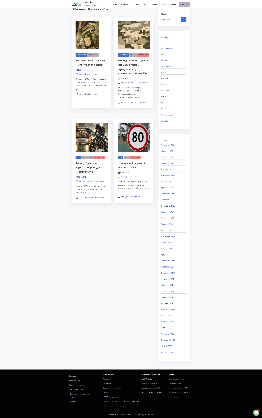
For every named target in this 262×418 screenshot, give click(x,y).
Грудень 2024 (167, 255)
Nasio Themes (125, 415)
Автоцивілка (81, 55)
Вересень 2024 (168, 273)
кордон (164, 78)
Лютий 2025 (166, 242)
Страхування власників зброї (114, 406)
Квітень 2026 (167, 169)
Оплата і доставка (76, 390)
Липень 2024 (167, 285)
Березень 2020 (168, 340)
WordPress (149, 415)
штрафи (164, 121)
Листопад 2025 (168, 194)
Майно (164, 84)
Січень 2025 (166, 248)
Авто (78, 157)
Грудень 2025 (167, 188)
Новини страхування (176, 379)
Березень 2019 (167, 352)
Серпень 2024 (167, 279)
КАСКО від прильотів (111, 397)
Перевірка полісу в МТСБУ (178, 388)
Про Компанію (74, 381)
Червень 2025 (167, 218)
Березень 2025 (168, 236)
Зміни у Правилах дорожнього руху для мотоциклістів (88, 167)
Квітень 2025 (167, 230)
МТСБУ (133, 55)
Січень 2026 (166, 181)
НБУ (163, 103)
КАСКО (164, 72)
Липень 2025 (167, 212)
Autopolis (87, 2)
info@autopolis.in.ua (149, 383)
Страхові (165, 109)
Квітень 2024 (167, 303)
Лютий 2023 (166, 328)
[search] (183, 19)
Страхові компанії (174, 383)
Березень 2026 (168, 175)
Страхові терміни (174, 397)
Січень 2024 (166, 316)
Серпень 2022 (167, 334)
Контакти (72, 401)
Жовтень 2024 (167, 267)
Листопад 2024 (168, 261)
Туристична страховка (112, 388)
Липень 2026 (167, 151)
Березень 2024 (168, 309)
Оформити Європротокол (178, 392)
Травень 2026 (167, 163)
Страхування (93, 55)
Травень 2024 (167, 297)
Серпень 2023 (167, 322)
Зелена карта (167, 66)
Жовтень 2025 (167, 200)
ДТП (126, 157)
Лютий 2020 (166, 346)
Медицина (166, 90)
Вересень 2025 (168, 206)
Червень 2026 (167, 157)
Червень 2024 (167, 291)
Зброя (164, 60)
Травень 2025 (167, 224)
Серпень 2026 (167, 145)
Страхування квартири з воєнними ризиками (121, 401)
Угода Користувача (76, 385)
